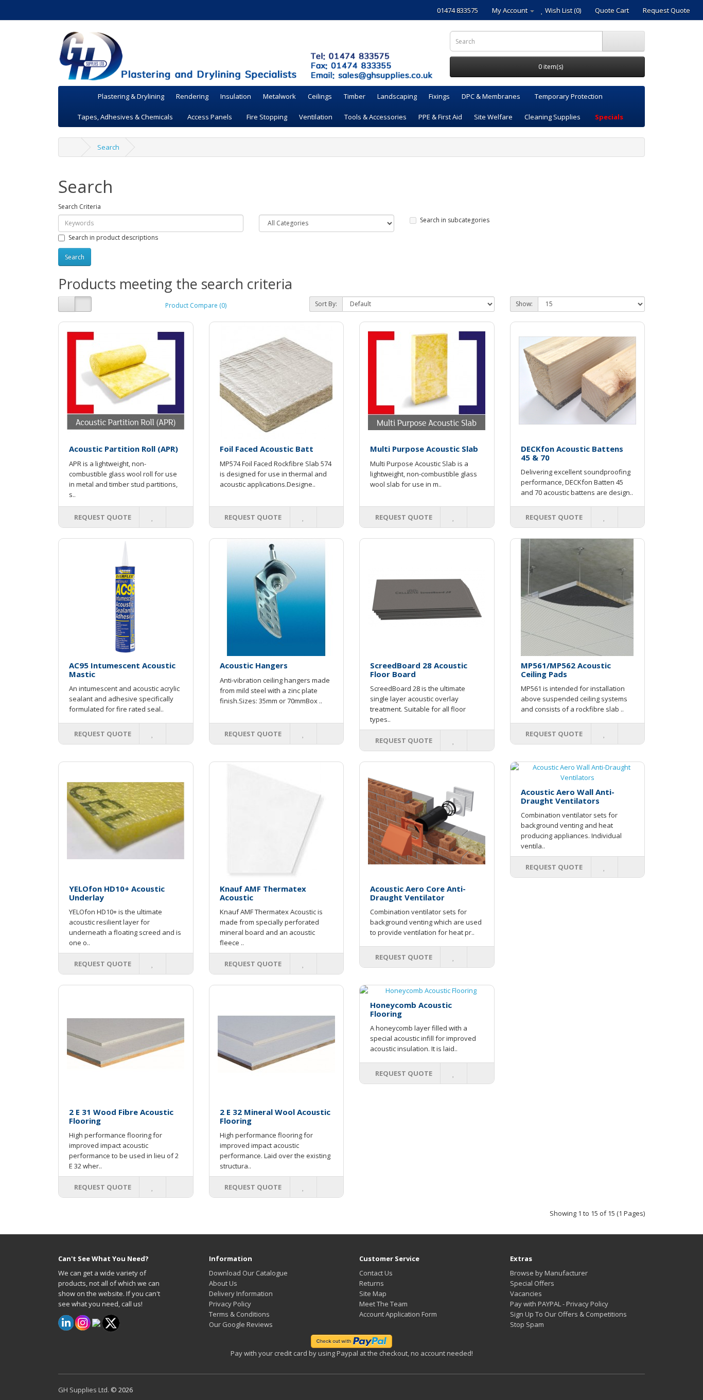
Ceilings (320, 96)
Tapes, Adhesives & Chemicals (125, 116)
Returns (371, 1283)
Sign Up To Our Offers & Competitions (568, 1314)
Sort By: (326, 303)
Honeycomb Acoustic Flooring (411, 1009)
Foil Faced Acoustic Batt (266, 449)
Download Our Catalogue (248, 1273)
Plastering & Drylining (131, 96)
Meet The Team (383, 1303)
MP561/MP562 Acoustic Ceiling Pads (566, 669)
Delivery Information (241, 1293)
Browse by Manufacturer (549, 1273)
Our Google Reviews (241, 1324)
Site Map (372, 1293)
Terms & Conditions (239, 1314)
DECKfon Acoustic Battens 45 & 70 (572, 453)
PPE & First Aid (440, 116)
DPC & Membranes (491, 96)
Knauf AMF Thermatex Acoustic (263, 892)
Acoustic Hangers (254, 665)
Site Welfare (493, 116)
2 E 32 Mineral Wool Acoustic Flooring (275, 1116)
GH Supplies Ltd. (83, 1389)
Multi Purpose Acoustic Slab (424, 449)
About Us (223, 1283)
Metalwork (279, 96)
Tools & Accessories (375, 116)
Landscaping (397, 96)
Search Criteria (79, 206)
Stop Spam (527, 1324)
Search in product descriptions (113, 237)
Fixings (439, 96)
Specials (609, 116)
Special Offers (532, 1283)
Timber (354, 96)
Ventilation (315, 116)
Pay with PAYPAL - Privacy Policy (559, 1303)
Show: (524, 303)
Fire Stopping (267, 116)
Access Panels (209, 116)
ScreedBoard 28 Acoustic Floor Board (418, 669)
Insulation (235, 96)
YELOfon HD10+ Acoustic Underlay (117, 892)
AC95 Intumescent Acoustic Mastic (122, 669)
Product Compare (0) (195, 305)
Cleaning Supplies (552, 116)
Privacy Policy (230, 1303)
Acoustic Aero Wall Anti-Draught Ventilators (567, 796)
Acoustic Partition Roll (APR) (123, 449)
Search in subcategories (454, 220)
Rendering (192, 96)
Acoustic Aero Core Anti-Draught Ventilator (418, 892)
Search (108, 147)
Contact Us (376, 1273)
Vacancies (526, 1293)
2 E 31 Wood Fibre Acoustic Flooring (121, 1116)
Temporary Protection (569, 96)
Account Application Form (398, 1314)
